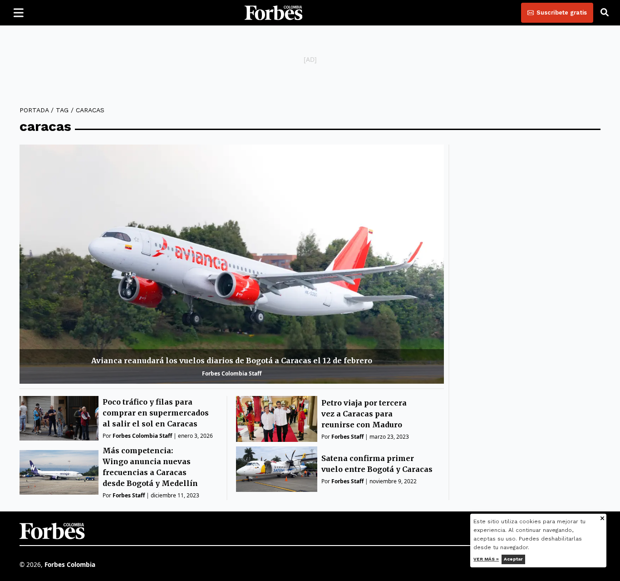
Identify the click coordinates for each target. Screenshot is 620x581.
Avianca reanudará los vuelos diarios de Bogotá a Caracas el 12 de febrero (231, 360)
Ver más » (486, 558)
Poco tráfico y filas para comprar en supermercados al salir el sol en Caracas (156, 412)
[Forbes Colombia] (274, 12)
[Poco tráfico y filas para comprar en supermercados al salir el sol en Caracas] (59, 418)
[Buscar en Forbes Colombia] (604, 12)
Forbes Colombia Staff (231, 373)
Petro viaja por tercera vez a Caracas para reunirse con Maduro (364, 413)
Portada (34, 110)
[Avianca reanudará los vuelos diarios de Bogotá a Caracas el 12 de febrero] (232, 264)
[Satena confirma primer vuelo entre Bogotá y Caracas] (276, 469)
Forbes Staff (129, 495)
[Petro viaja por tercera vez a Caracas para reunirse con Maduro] (276, 419)
